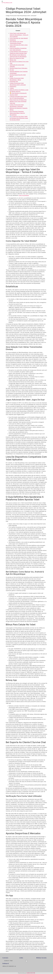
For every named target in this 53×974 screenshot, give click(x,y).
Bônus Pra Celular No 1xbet (17, 58)
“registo (12, 88)
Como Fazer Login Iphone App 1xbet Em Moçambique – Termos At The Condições (19, 35)
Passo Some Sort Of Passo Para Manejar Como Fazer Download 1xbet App (18, 101)
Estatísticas (13, 40)
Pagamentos (13, 86)
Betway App (13, 60)
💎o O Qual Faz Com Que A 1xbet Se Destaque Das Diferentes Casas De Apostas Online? (19, 118)
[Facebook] (37, 961)
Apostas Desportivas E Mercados (18, 68)
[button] (50, 4)
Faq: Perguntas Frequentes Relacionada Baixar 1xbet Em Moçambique (17, 113)
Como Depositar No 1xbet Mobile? (19, 38)
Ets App (12, 70)
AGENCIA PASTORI (30, 973)
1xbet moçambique (24, 195)
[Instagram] (41, 961)
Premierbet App (14, 81)
